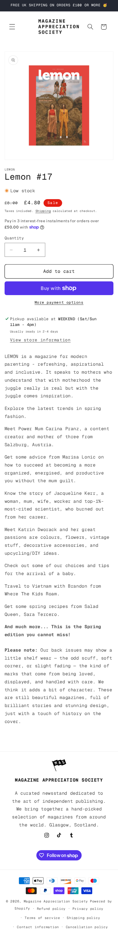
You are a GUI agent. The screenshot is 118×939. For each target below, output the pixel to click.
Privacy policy (87, 908)
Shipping (43, 211)
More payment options (59, 302)
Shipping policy (83, 918)
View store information (40, 340)
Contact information (38, 927)
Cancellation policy (87, 927)
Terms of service (42, 918)
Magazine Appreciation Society (56, 901)
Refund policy (51, 908)
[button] (12, 26)
